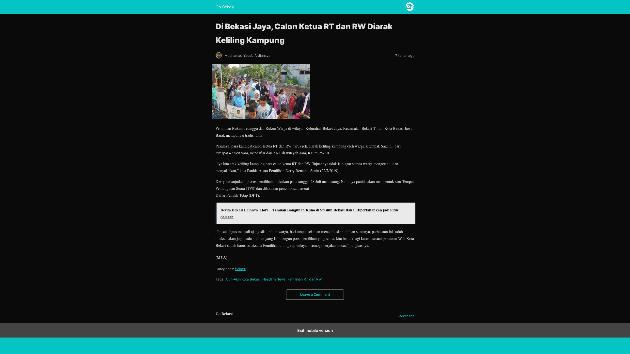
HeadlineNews (273, 279)
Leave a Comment (315, 294)
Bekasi (240, 269)
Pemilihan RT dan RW (304, 279)
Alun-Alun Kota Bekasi (242, 279)
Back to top (405, 316)
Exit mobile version (315, 330)
